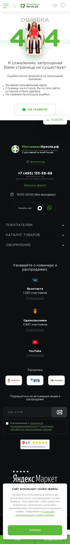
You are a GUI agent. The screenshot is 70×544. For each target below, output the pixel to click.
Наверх (57, 120)
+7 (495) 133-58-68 (35, 173)
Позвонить (53, 539)
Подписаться (35, 298)
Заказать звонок (35, 185)
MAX (17, 539)
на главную (38, 109)
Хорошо (35, 530)
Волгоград (38, 162)
